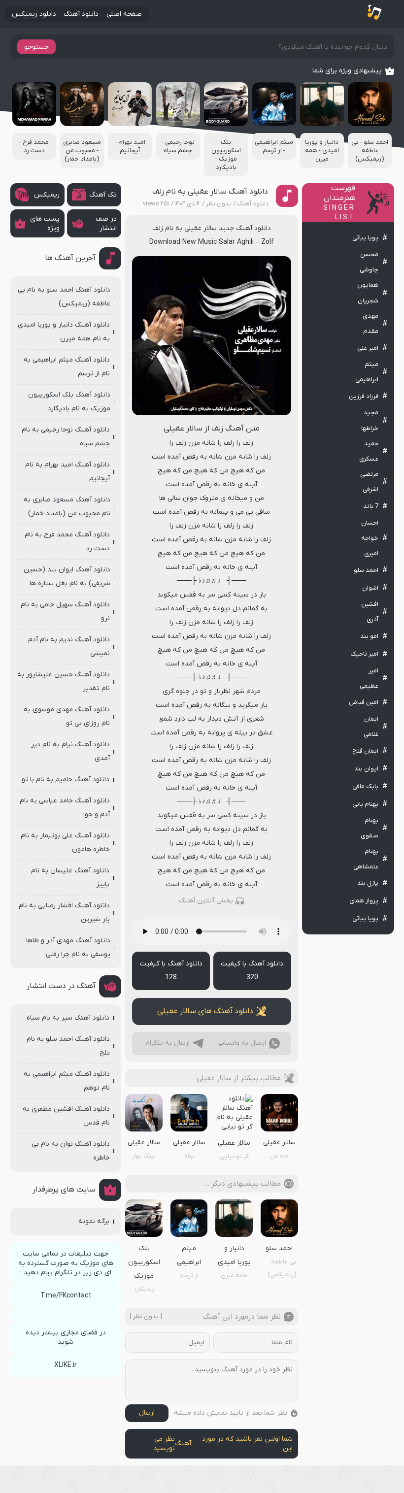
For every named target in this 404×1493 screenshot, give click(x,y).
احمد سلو (366, 570)
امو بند (369, 636)
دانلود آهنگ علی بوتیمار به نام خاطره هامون (65, 842)
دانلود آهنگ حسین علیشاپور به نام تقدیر (63, 681)
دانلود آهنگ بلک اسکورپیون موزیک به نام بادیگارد (69, 401)
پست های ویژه (45, 223)
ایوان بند (366, 768)
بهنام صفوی (369, 828)
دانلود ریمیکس (34, 14)
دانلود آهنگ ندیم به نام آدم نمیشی (69, 646)
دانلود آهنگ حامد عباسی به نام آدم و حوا (65, 807)
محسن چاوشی (369, 262)
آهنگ (183, 1443)
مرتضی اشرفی (369, 482)
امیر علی (367, 348)
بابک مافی (365, 786)
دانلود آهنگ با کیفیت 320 (252, 970)
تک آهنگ (103, 194)
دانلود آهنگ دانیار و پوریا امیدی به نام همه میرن (64, 331)
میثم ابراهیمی (366, 372)
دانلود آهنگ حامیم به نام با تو (65, 779)
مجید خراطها (369, 420)
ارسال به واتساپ (242, 1043)
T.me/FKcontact (65, 1295)
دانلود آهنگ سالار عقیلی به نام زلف (210, 192)
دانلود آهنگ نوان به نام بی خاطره (71, 1150)
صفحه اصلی (124, 14)
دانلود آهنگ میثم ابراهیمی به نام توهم (67, 1081)
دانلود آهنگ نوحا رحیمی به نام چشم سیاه (66, 436)
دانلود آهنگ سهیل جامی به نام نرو (65, 611)
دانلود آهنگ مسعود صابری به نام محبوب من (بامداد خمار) (67, 506)
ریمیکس (47, 194)
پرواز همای (363, 900)
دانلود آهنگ (81, 14)
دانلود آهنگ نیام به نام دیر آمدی (70, 751)
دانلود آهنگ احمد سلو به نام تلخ (68, 1046)
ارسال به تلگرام (167, 1043)
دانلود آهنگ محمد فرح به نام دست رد (67, 541)
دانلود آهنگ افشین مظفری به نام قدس (66, 1116)
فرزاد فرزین (363, 396)
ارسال (147, 1413)
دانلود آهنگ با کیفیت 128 (171, 970)
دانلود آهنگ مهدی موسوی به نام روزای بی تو (67, 716)
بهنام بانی (365, 804)
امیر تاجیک (364, 654)
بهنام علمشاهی (365, 859)
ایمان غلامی (371, 726)
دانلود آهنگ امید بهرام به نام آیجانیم (67, 471)
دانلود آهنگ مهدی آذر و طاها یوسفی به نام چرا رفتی (68, 947)
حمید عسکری (368, 451)
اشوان (370, 588)
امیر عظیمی (369, 678)
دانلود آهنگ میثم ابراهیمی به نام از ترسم (67, 366)
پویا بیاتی (365, 237)
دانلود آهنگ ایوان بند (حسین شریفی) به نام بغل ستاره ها (67, 576)
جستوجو (36, 47)
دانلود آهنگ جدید (245, 228)
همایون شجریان (367, 292)
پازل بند (367, 883)
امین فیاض (363, 702)
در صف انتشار (106, 223)
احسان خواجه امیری (369, 538)
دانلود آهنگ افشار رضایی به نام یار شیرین (64, 912)
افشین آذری (369, 612)
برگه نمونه (93, 1221)
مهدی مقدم (370, 323)
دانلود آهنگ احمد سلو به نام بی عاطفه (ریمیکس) (64, 296)
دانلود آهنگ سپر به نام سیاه (68, 1018)
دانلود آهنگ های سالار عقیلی (205, 1011)
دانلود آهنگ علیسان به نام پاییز (70, 877)
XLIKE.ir (65, 1365)
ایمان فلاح (365, 751)
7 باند (370, 506)
